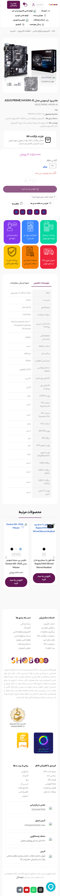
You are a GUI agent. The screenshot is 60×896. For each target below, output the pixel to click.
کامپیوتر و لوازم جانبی (41, 31)
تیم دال (20, 877)
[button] (55, 66)
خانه (53, 31)
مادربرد (13, 31)
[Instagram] (40, 890)
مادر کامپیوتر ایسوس (48, 126)
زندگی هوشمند (35, 24)
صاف (45, 167)
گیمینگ (44, 11)
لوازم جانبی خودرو (21, 15)
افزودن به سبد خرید (29, 189)
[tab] (41, 283)
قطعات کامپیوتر (24, 31)
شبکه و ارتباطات (39, 20)
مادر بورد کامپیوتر (18, 123)
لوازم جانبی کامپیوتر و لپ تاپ (22, 11)
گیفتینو (18, 24)
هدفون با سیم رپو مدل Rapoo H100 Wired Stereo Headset (43, 564)
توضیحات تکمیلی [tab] (41, 283)
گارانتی (54, 160)
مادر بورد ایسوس (33, 123)
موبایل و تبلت (38, 15)
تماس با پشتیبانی (13, 4)
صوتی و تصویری (19, 20)
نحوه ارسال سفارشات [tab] (19, 283)
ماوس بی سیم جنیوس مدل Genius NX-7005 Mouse (16, 564)
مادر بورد (44, 123)
